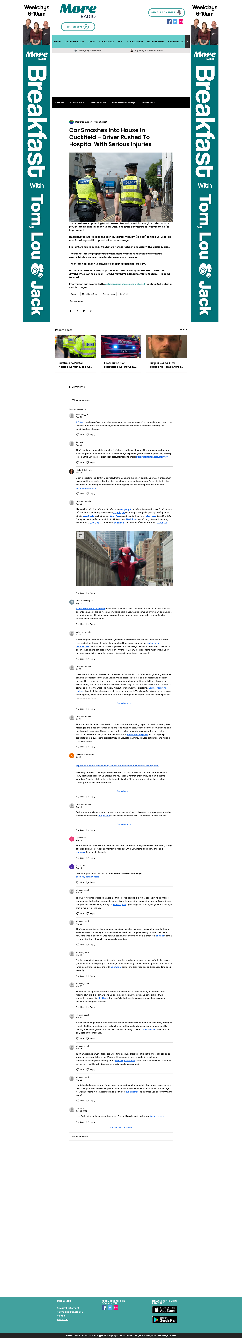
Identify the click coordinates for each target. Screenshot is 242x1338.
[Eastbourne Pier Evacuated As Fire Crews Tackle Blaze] (121, 346)
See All (183, 329)
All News (60, 102)
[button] (91, 41)
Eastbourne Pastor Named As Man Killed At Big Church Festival (74, 365)
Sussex (74, 294)
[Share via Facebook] (70, 310)
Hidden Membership (123, 102)
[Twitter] (175, 21)
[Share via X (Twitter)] (77, 310)
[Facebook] (169, 21)
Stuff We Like (98, 102)
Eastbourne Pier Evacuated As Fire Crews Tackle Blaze (120, 365)
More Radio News (90, 294)
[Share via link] (91, 310)
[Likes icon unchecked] (78, 434)
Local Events (147, 102)
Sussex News (77, 102)
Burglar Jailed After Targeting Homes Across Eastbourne (166, 365)
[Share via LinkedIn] (84, 310)
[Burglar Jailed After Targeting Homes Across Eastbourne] (166, 346)
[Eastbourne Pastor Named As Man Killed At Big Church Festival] (75, 346)
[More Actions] (171, 415)
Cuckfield (123, 294)
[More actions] (171, 122)
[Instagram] (181, 21)
